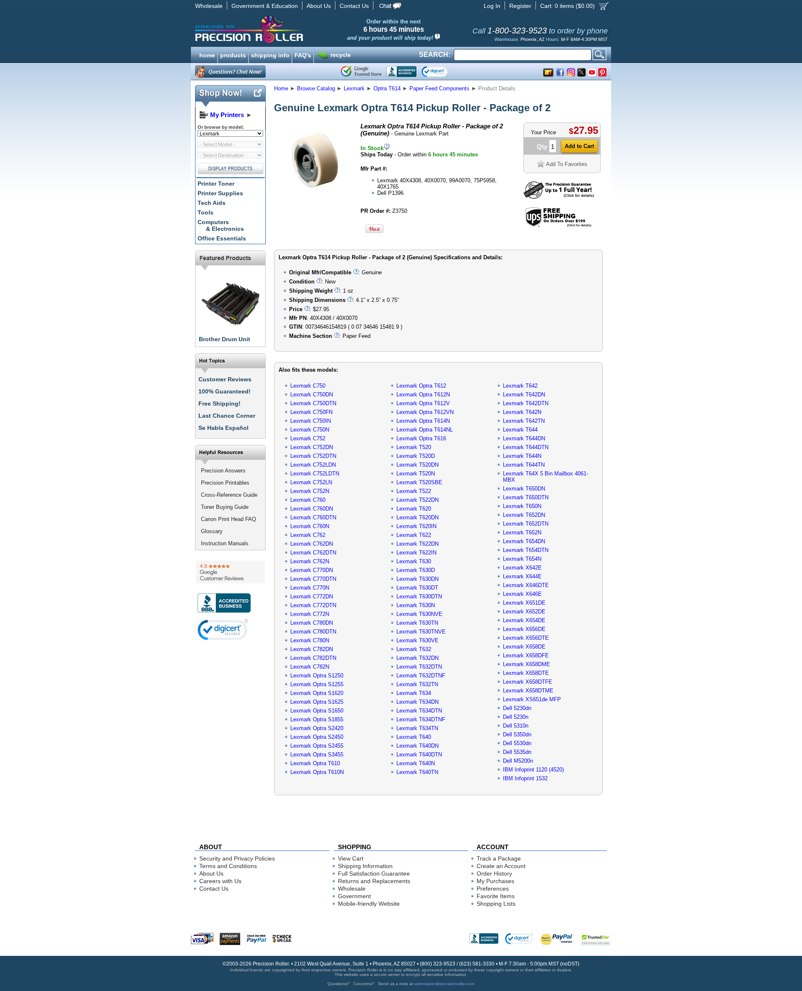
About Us (319, 6)
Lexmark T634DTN (419, 710)
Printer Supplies (220, 193)
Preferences (493, 888)
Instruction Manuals (225, 543)
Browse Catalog (316, 88)
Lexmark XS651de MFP (532, 699)
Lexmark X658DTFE (527, 682)
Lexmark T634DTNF (420, 719)
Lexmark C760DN (311, 509)
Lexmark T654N (522, 559)
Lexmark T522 (413, 491)
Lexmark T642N (522, 412)
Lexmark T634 (413, 693)
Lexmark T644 (520, 430)
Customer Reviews (224, 379)
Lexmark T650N (522, 506)
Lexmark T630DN (417, 579)
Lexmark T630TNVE (421, 631)
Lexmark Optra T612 (421, 386)
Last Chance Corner (226, 415)
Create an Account (501, 866)
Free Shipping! (219, 403)
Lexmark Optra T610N (317, 772)
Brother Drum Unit (224, 339)
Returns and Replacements (374, 881)
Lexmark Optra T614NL (424, 430)
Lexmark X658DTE (526, 673)
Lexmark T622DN (417, 544)
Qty (542, 146)
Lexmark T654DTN (525, 550)
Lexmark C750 (307, 386)
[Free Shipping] (558, 225)
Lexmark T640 (413, 737)
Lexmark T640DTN (419, 754)
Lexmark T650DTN (525, 497)
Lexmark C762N (309, 561)
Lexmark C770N (309, 588)
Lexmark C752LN (311, 482)
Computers (221, 225)
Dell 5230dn (517, 708)
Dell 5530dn (517, 743)
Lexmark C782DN (311, 649)
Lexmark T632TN (417, 684)
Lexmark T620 (413, 509)
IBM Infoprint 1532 (525, 778)
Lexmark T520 (413, 447)
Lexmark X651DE (524, 603)
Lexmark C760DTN (313, 517)
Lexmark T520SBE (419, 482)
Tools (205, 212)
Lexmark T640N (415, 763)
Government (354, 896)
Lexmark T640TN (417, 772)
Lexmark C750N (309, 430)
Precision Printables (225, 483)
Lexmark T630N (415, 605)
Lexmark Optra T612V (423, 403)
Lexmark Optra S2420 (316, 728)
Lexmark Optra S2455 (316, 746)
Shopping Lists (496, 903)
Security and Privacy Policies (237, 858)
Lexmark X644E (522, 576)
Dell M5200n (518, 761)
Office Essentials (222, 238)
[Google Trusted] (361, 71)
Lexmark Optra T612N (423, 394)
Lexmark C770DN (311, 570)
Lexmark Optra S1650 (316, 710)
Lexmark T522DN (417, 500)
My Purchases (495, 881)
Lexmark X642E (522, 567)
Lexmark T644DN (524, 438)
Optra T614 (387, 88)
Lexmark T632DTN (419, 667)
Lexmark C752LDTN (314, 473)
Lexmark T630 (413, 561)
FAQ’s (302, 54)
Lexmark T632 (413, 649)
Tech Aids (212, 202)
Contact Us (354, 6)
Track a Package (499, 858)
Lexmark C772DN (311, 596)
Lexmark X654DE (524, 620)
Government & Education (264, 6)
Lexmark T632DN (417, 658)
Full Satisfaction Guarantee (374, 873)
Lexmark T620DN (417, 517)
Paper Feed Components (439, 88)
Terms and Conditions (228, 866)
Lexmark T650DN (524, 488)
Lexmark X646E (522, 594)
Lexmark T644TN (524, 465)
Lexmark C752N (309, 491)
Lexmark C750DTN (313, 403)
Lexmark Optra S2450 (316, 737)
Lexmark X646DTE (526, 585)
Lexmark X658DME (526, 664)
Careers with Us (220, 881)
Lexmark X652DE (524, 611)
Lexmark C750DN (311, 394)
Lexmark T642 (520, 386)
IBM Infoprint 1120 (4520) (533, 769)
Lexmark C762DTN (313, 552)
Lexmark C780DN (311, 623)
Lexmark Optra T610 (315, 763)
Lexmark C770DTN (313, 579)
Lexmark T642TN (524, 421)
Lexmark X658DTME (528, 690)
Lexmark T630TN (417, 623)
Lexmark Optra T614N (423, 421)
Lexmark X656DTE (526, 638)
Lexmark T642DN (524, 394)
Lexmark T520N (415, 473)
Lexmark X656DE (524, 629)
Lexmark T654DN (524, 541)
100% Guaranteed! (224, 391)
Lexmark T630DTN (419, 596)
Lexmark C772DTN (313, 605)
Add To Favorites (566, 164)
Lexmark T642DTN (525, 403)
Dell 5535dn (517, 752)
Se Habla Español (223, 427)
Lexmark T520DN (417, 465)
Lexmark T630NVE (419, 614)
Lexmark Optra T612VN (425, 412)
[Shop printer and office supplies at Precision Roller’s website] (292, 29)
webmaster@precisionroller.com (444, 983)
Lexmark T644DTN (525, 447)
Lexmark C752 (307, 438)
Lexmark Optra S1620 (316, 693)
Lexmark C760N (309, 526)
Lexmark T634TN (417, 728)
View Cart (350, 858)
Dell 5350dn (517, 734)
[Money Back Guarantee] (558, 197)
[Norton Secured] (441, 71)
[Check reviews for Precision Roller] (230, 572)
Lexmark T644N (522, 456)
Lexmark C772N (309, 614)
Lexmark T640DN (417, 746)
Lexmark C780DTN (313, 631)
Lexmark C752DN (311, 447)
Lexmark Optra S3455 (316, 754)
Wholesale (209, 6)
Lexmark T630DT (417, 588)
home (207, 54)
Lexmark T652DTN (525, 524)
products (233, 54)
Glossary (212, 531)
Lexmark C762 (307, 535)
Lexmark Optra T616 (421, 438)
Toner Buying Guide (225, 507)
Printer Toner (216, 183)
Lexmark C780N (309, 640)
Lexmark (354, 88)
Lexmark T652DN (524, 515)
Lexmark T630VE (417, 640)
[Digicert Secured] (223, 629)
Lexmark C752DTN (313, 456)
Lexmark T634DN (417, 702)
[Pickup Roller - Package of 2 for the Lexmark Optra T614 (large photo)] (314, 197)
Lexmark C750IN (310, 421)
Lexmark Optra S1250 (316, 675)
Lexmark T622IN (416, 552)
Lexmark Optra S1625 (316, 702)
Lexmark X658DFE (526, 655)
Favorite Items (496, 896)
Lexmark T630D (415, 570)
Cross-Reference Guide (229, 495)
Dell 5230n (515, 717)
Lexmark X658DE (524, 647)
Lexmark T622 (413, 535)
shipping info (270, 54)
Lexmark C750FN (311, 412)
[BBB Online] (401, 71)
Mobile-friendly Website (369, 903)
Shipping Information (365, 866)
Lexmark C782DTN (313, 658)
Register (520, 6)
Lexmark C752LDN (313, 465)
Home (281, 88)
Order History (494, 873)
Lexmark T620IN (416, 526)
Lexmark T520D (415, 456)
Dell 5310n (515, 726)
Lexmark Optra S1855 (316, 719)
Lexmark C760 (307, 500)
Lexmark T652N (522, 532)
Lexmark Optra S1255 (316, 684)
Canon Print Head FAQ (228, 519)
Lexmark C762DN (311, 544)
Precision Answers (223, 470)
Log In (492, 6)
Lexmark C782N (309, 667)
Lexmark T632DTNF (420, 675)
